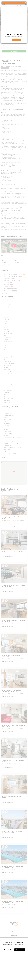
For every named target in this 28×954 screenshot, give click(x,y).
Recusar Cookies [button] (8, 949)
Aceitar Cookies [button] (19, 949)
